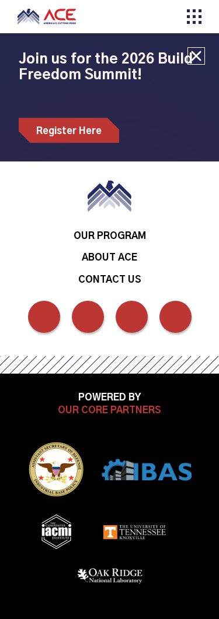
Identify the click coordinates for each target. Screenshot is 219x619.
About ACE (109, 257)
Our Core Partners (109, 410)
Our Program (110, 236)
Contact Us (109, 279)
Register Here (69, 131)
